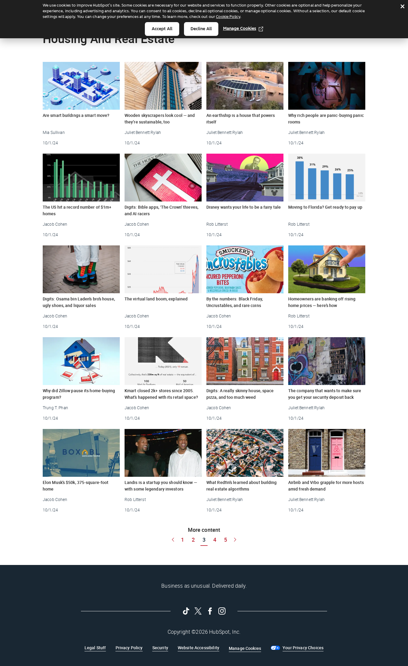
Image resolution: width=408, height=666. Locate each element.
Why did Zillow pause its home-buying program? (79, 394)
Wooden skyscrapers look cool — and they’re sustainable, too (160, 118)
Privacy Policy (129, 647)
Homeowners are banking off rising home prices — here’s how (321, 302)
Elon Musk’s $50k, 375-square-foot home (75, 485)
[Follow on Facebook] (210, 611)
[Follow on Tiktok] (186, 611)
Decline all (201, 28)
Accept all (162, 28)
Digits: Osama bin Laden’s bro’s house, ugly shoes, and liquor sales (79, 302)
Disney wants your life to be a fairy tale (243, 207)
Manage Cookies (239, 28)
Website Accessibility (198, 647)
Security (160, 647)
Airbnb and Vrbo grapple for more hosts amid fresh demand (326, 485)
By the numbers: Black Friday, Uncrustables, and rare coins (234, 302)
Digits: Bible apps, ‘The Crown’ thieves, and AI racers (161, 210)
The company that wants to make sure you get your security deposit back (324, 394)
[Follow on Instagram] (222, 611)
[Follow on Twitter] (198, 611)
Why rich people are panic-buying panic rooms (326, 118)
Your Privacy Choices (303, 647)
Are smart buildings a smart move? (76, 115)
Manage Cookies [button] (245, 648)
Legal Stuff (95, 647)
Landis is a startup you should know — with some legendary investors (161, 485)
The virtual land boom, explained (156, 299)
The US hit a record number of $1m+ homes (77, 210)
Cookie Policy (228, 16)
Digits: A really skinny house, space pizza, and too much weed (240, 394)
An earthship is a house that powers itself (240, 118)
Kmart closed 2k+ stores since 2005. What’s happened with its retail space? (161, 394)
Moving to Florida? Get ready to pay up (325, 207)
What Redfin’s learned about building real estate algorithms (241, 485)
